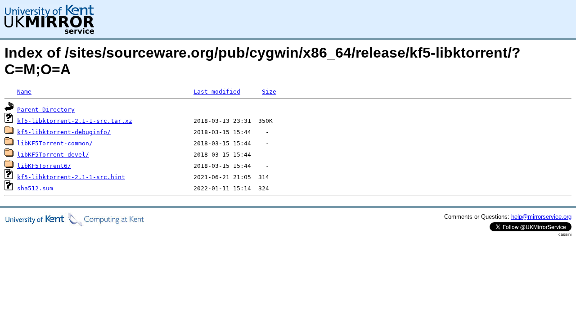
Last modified (217, 91)
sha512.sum (35, 188)
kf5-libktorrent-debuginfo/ (64, 132)
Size (269, 91)
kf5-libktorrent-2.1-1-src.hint (71, 177)
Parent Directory (46, 109)
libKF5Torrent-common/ (55, 143)
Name (24, 91)
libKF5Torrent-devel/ (53, 154)
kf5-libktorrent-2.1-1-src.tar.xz (74, 120)
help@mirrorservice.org (541, 216)
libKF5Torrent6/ (44, 165)
